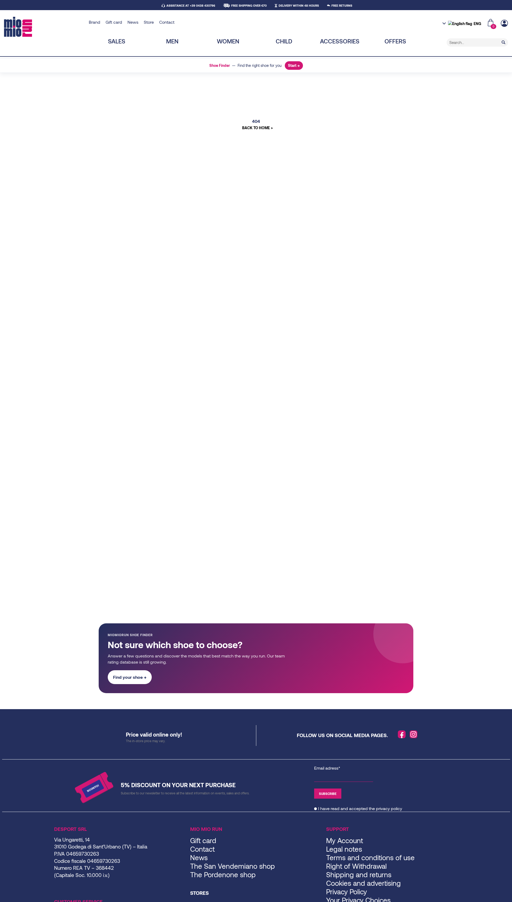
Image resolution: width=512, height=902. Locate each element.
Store (149, 22)
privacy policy (389, 808)
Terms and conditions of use (370, 857)
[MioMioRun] (44, 27)
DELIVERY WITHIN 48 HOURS (299, 5)
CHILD (284, 41)
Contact (166, 22)
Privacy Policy (346, 891)
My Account (344, 840)
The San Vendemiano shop (232, 866)
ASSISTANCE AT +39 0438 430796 (190, 5)
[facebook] (402, 734)
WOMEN (228, 41)
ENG (477, 23)
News (132, 22)
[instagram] (414, 734)
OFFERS (395, 41)
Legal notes (344, 849)
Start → (294, 65)
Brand (94, 22)
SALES (116, 41)
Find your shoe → (129, 677)
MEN (172, 41)
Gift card (114, 22)
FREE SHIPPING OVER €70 (249, 5)
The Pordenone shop (223, 874)
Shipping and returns (358, 874)
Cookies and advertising (363, 883)
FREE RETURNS (341, 5)
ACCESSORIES (339, 41)
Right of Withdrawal (356, 866)
